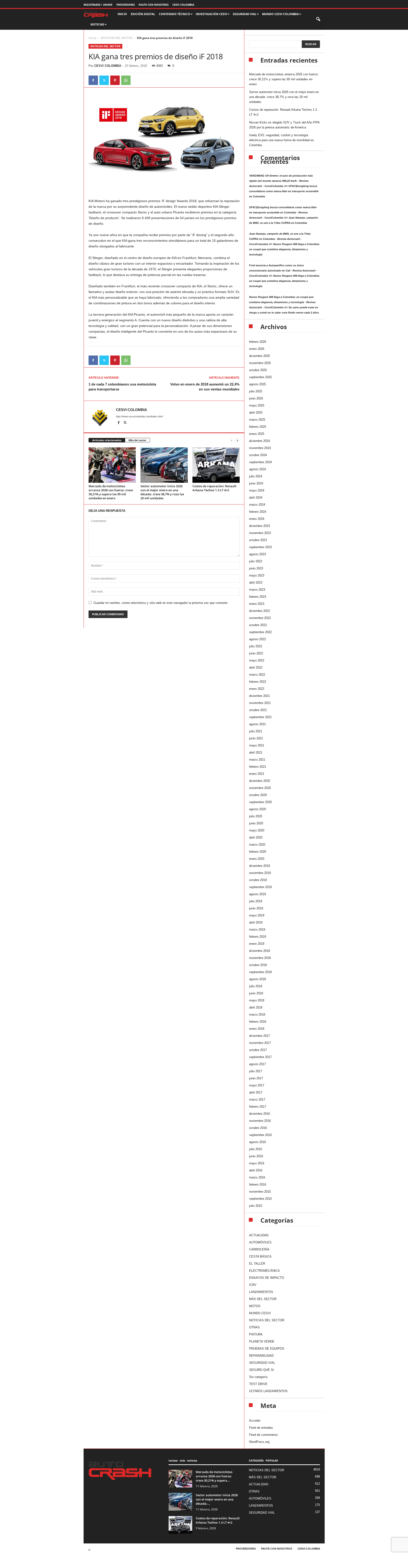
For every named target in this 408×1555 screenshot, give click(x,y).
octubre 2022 (258, 625)
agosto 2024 (257, 469)
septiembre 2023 (260, 547)
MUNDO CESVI (260, 1313)
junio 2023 (256, 568)
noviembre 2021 (260, 703)
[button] (318, 19)
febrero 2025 (257, 426)
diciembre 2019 (259, 866)
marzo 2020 (257, 844)
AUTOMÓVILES (260, 1242)
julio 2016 (255, 1149)
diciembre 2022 (259, 611)
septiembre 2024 (260, 462)
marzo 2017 (257, 1099)
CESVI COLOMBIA (183, 4)
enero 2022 (256, 689)
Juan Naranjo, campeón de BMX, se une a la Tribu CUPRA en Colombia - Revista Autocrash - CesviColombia (280, 239)
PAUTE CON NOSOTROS (154, 4)
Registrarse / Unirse (98, 4)
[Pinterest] (115, 80)
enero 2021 (256, 773)
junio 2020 (256, 823)
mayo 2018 (256, 1000)
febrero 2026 (257, 341)
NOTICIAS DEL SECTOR (116, 38)
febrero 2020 (257, 851)
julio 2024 (255, 476)
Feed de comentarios (263, 1434)
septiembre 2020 (260, 802)
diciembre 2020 (259, 781)
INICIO (122, 14)
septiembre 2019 (260, 887)
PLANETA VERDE (261, 1341)
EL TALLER (257, 1263)
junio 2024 (256, 483)
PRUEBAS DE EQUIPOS (266, 1348)
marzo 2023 (257, 589)
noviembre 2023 (260, 533)
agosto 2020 (257, 809)
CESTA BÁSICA (260, 1256)
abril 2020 (255, 837)
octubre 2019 (258, 880)
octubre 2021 (258, 710)
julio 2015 (255, 1206)
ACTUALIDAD (258, 1235)
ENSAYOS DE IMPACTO (266, 1278)
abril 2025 (255, 412)
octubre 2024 (258, 455)
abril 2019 (255, 922)
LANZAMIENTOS (261, 1292)
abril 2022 (255, 667)
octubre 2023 (258, 540)
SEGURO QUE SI (261, 1370)
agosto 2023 (257, 554)
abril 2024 (255, 497)
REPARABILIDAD (261, 1355)
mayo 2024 (256, 490)
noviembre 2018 (260, 958)
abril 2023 (255, 582)
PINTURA (256, 1334)
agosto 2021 (257, 724)
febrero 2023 (257, 596)
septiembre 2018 (260, 972)
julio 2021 (255, 731)
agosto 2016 (257, 1142)
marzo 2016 (257, 1177)
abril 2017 (255, 1092)
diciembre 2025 (259, 356)
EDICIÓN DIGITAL (143, 14)
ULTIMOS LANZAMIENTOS (268, 1391)
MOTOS (254, 1306)
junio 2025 (256, 398)
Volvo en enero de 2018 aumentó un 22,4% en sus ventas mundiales (204, 386)
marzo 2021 (257, 759)
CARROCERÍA (259, 1249)
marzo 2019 (257, 929)
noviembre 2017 (260, 1043)
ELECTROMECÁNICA (264, 1270)
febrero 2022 (257, 681)
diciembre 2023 (259, 526)
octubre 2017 (258, 1050)
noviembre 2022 (260, 618)
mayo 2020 (256, 830)
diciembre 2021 (259, 696)
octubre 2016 (258, 1128)
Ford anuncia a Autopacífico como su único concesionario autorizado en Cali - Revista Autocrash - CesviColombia (283, 270)
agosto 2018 (257, 979)
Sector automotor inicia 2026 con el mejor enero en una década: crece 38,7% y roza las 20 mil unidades (162, 492)
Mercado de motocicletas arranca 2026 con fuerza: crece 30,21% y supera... (214, 1476)
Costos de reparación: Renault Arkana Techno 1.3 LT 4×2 (214, 488)
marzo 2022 (257, 674)
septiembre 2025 (260, 377)
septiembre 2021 (260, 717)
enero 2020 (256, 858)
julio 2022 (255, 646)
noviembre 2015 (260, 1191)
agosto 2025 (257, 384)
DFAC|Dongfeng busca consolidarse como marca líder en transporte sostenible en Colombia (284, 191)
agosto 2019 (257, 894)
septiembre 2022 (260, 632)
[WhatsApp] (126, 80)
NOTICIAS (97, 24)
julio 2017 (255, 1071)
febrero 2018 (257, 1021)
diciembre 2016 (259, 1113)
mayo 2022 (256, 660)
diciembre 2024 (259, 441)
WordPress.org (259, 1442)
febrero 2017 (257, 1106)
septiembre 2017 (260, 1057)
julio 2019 (255, 901)
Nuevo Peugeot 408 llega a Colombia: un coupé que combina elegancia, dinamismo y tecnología (284, 249)
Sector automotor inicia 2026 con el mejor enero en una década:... (217, 1499)
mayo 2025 (256, 405)
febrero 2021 (257, 766)
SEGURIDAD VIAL (262, 1362)
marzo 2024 (257, 504)
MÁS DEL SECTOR (262, 1299)
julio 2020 (255, 816)
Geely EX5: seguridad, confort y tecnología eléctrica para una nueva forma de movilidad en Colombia (281, 140)
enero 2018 (256, 1028)
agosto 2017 (257, 1064)
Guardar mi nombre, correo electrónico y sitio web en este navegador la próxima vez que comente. (161, 603)
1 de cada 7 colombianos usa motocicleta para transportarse (122, 386)
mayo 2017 (256, 1085)
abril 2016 (255, 1170)
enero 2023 (256, 604)
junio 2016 (256, 1156)
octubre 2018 (258, 965)
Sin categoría (258, 1377)
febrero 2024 (257, 511)
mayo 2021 (256, 745)
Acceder (254, 1420)
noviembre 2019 (260, 873)
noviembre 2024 (260, 448)
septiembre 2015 (260, 1198)
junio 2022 (256, 653)
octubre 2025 (258, 370)
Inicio (92, 38)
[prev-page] (231, 440)
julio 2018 (255, 986)
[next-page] (237, 440)
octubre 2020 (258, 795)
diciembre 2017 (259, 1036)
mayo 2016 (256, 1163)
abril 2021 (255, 752)
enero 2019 (256, 943)
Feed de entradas (261, 1427)
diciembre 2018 (259, 951)
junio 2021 (256, 738)
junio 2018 (256, 993)
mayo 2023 (256, 575)
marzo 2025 (257, 419)
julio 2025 (255, 391)
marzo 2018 (257, 1014)
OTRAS (254, 1327)
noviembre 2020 (260, 788)
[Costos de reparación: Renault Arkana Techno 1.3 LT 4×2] (216, 465)
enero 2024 (256, 519)
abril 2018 (255, 1007)
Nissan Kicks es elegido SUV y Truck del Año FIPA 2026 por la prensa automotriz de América (284, 125)
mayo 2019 (256, 915)
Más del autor (137, 440)
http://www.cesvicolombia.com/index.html (139, 416)
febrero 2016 (257, 1184)
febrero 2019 (257, 936)
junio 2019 (256, 908)
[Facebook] (93, 80)
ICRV (252, 1285)
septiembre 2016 (260, 1135)
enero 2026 (256, 349)
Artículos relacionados (106, 440)
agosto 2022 (257, 639)
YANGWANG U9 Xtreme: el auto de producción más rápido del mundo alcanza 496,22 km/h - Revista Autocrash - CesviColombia (281, 180)
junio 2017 (256, 1078)
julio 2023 (255, 561)
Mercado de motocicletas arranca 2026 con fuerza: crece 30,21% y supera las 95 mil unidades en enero (111, 492)
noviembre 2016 (260, 1121)
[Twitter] (104, 80)
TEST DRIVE (258, 1384)
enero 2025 (256, 434)
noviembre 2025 (260, 363)
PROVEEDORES (125, 4)
